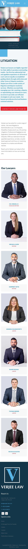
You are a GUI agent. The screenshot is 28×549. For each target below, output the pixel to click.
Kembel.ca (12, 547)
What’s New (4, 533)
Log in (17, 547)
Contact (3, 530)
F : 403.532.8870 (5, 509)
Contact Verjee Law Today (13, 109)
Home (2, 521)
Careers (3, 527)
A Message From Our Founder (9, 524)
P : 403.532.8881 (5, 506)
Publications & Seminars (7, 536)
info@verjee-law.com (6, 503)
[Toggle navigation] (25, 3)
